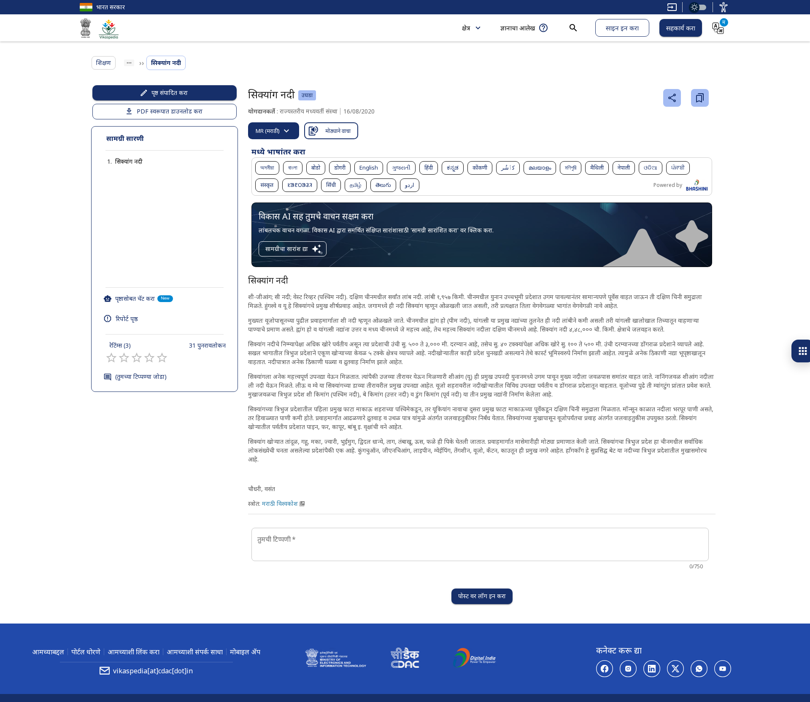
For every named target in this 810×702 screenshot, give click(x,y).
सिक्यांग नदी (129, 161)
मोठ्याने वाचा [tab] (338, 131)
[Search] (573, 27)
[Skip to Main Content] (672, 7)
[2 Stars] (124, 357)
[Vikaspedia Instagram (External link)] (628, 668)
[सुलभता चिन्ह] (723, 7)
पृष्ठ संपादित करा (169, 93)
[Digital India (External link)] (474, 659)
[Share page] (672, 97)
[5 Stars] (162, 357)
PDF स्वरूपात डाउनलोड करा (169, 111)
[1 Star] (111, 357)
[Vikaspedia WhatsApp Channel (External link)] (699, 668)
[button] (120, 161)
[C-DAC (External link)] (405, 659)
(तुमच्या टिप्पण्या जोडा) (141, 377)
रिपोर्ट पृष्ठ (127, 318)
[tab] (273, 130)
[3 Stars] (136, 357)
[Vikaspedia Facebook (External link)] (604, 668)
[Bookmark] (699, 97)
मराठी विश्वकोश (280, 504)
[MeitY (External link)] (85, 29)
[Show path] (129, 62)
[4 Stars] (149, 357)
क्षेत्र (466, 28)
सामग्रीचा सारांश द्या (286, 249)
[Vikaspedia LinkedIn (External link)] (651, 668)
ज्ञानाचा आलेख (517, 28)
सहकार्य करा (680, 28)
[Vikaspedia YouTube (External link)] (722, 668)
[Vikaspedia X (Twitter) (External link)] (675, 668)
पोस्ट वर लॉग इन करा (482, 596)
